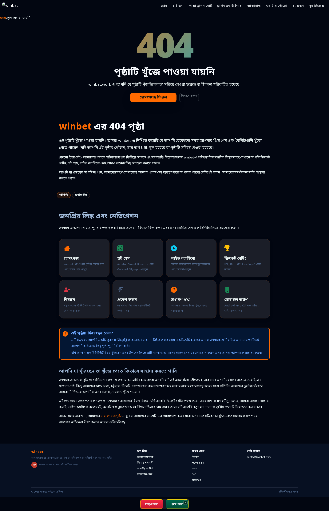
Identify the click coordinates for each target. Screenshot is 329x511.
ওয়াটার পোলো (276, 6)
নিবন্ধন (195, 457)
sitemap (196, 480)
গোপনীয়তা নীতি (145, 468)
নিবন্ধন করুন (189, 96)
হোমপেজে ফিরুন (153, 97)
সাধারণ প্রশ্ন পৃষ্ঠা (111, 416)
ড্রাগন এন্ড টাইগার (229, 6)
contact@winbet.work (259, 457)
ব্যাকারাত (254, 6)
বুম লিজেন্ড (316, 6)
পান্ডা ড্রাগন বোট (200, 6)
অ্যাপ (194, 468)
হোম (164, 6)
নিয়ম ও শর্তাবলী (145, 463)
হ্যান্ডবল (298, 6)
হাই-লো (178, 6)
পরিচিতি (63, 195)
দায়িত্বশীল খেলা (144, 474)
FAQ (194, 474)
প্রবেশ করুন (198, 463)
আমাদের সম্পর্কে (145, 457)
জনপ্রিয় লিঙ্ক (81, 195)
